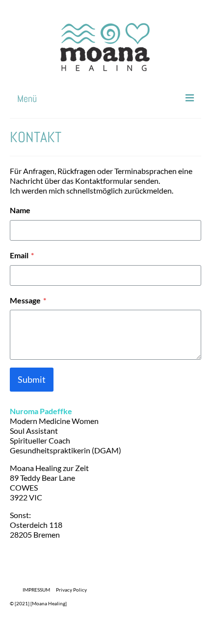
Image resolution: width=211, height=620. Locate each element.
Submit (32, 379)
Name (20, 210)
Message (28, 300)
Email (22, 255)
